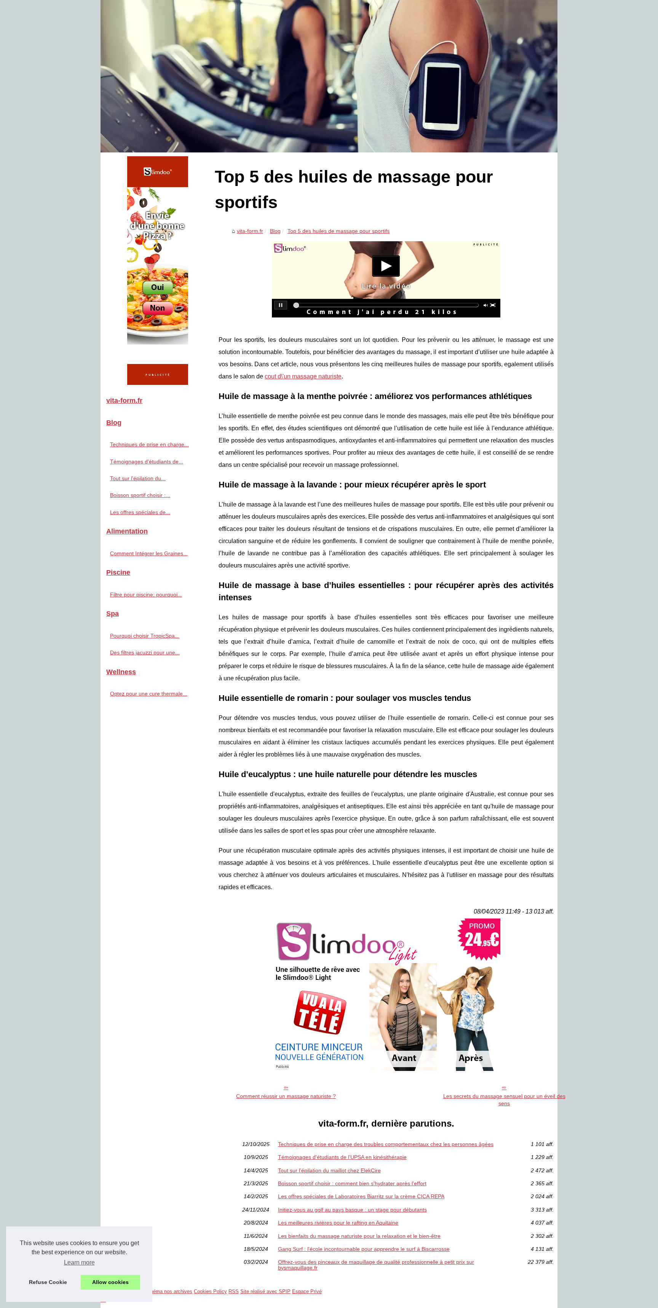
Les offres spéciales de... (140, 512)
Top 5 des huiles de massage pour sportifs (338, 231)
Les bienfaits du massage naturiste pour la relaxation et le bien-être (359, 1236)
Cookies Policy (210, 1291)
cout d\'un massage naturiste (303, 376)
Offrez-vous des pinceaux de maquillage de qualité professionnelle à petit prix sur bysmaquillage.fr (376, 1264)
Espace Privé (307, 1291)
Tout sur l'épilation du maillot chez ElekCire (329, 1170)
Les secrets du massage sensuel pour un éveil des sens (504, 1099)
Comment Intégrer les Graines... (149, 553)
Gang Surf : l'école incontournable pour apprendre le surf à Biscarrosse (364, 1249)
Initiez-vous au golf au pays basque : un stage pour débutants (352, 1209)
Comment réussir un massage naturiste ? (286, 1096)
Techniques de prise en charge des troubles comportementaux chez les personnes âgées (386, 1144)
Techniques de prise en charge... (149, 444)
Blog (275, 231)
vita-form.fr (250, 231)
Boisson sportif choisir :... (140, 495)
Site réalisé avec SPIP (265, 1291)
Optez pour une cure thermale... (148, 694)
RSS (233, 1291)
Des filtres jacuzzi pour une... (145, 652)
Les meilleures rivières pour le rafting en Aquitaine (338, 1222)
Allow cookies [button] (110, 1282)
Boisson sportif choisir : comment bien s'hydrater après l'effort (352, 1183)
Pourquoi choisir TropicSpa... (144, 636)
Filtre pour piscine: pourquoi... (146, 594)
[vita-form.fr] (329, 76)
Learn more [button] (79, 1262)
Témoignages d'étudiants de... (146, 461)
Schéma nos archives (168, 1291)
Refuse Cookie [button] (48, 1282)
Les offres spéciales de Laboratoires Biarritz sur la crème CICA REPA (361, 1196)
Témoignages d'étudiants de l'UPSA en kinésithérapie (342, 1157)
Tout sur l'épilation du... (138, 478)
